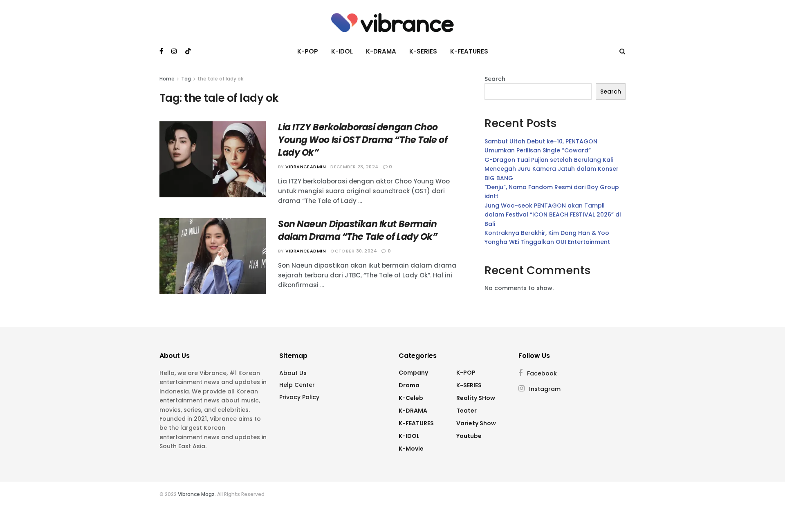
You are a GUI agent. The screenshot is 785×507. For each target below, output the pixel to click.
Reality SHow (475, 398)
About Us (293, 373)
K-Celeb (411, 398)
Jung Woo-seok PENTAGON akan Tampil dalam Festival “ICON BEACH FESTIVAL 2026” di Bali (552, 214)
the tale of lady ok (220, 78)
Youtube (469, 436)
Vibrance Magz (196, 494)
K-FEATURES (469, 51)
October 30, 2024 (353, 251)
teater (466, 410)
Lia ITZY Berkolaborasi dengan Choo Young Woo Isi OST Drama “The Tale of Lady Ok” (362, 140)
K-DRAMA (381, 51)
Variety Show (476, 423)
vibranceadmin (305, 166)
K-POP (307, 51)
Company (413, 373)
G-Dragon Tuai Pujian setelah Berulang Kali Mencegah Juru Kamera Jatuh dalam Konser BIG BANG (551, 169)
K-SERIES (423, 51)
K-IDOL (342, 51)
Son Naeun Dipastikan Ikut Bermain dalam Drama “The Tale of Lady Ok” (357, 230)
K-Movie (411, 448)
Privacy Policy (299, 397)
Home (167, 78)
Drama (409, 385)
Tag (186, 78)
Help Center (297, 385)
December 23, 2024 (354, 166)
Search (494, 79)
